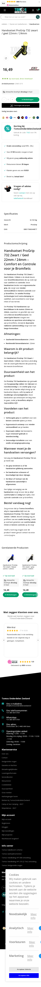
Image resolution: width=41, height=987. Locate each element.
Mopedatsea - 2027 (9, 808)
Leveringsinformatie (9, 773)
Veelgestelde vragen (9, 761)
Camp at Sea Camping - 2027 (12, 804)
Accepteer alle (24, 975)
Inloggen (5, 827)
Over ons (5, 754)
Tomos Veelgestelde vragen (12, 865)
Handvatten (34, 24)
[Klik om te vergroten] (6, 58)
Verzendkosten (7, 777)
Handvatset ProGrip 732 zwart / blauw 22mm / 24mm (10, 567)
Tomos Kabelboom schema (12, 850)
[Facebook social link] (3, 912)
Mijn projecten (7, 835)
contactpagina (9, 535)
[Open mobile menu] (5, 10)
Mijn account (6, 819)
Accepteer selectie (24, 969)
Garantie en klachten (9, 765)
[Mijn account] (33, 10)
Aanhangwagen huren (10, 796)
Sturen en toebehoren (18, 24)
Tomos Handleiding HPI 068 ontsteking (16, 858)
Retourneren (6, 781)
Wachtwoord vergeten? (10, 839)
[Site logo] (20, 10)
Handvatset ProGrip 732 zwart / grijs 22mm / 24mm (29, 567)
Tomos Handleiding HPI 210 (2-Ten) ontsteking (19, 861)
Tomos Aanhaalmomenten (12, 854)
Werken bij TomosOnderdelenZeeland (16, 800)
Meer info (34, 916)
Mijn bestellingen (8, 831)
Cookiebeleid (6, 785)
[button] (11, 594)
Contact (5, 758)
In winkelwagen (27, 99)
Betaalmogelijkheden (9, 769)
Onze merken (7, 792)
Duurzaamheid (7, 789)
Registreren (6, 823)
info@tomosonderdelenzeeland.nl (18, 706)
